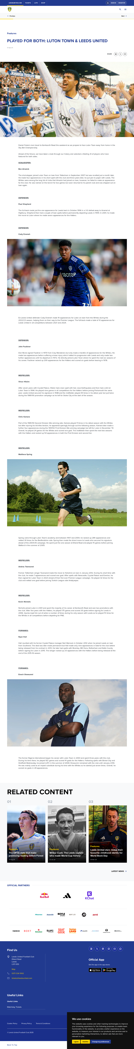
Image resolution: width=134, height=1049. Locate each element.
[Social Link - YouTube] (114, 948)
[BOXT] (27, 931)
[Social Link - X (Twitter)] (97, 948)
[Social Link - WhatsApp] (120, 948)
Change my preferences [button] (100, 1042)
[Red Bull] (44, 895)
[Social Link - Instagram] (102, 948)
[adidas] (67, 895)
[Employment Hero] (107, 931)
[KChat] (89, 895)
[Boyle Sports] (61, 915)
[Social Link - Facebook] (91, 948)
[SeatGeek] (61, 931)
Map (13, 969)
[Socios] (50, 931)
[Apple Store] (95, 970)
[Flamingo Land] (73, 931)
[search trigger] (120, 9)
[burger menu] (125, 9)
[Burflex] (73, 915)
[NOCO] (16, 931)
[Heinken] (39, 931)
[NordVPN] (84, 931)
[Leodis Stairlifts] (95, 931)
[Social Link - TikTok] (108, 948)
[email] (125, 54)
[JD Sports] (84, 915)
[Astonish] (50, 915)
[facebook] (116, 54)
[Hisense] (39, 915)
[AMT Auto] (95, 915)
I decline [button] (85, 1042)
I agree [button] (76, 1042)
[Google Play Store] (109, 970)
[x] (120, 54)
